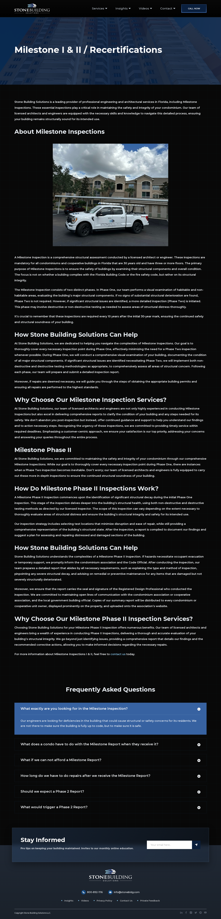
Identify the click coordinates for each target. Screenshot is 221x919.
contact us (118, 654)
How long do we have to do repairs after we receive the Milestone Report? (85, 776)
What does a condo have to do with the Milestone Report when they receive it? (89, 744)
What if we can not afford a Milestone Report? (61, 760)
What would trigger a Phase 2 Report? (54, 807)
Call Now (194, 8)
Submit (196, 845)
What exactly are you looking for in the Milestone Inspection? (74, 709)
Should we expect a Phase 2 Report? (52, 791)
